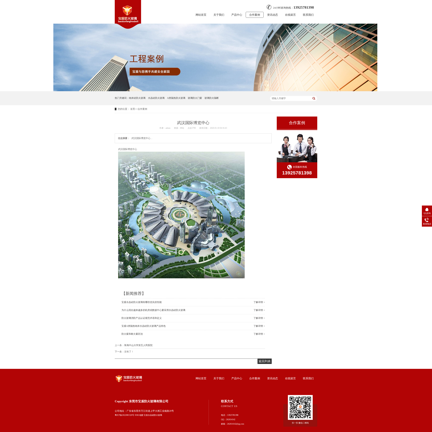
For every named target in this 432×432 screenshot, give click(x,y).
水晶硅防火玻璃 (156, 98)
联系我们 (308, 14)
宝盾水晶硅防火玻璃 (153, 415)
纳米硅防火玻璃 (137, 98)
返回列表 (265, 361)
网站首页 (201, 14)
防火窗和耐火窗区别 (132, 334)
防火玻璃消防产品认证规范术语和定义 (142, 318)
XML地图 (139, 415)
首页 (132, 109)
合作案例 (254, 14)
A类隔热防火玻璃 (176, 98)
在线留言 (290, 14)
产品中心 (236, 14)
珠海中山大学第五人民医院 (138, 345)
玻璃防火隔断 (212, 98)
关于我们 (218, 14)
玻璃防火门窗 (195, 98)
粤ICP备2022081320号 (124, 415)
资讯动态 (272, 14)
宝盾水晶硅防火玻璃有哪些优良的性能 (142, 302)
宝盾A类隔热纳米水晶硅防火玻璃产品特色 (144, 326)
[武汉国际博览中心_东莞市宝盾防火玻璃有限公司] (128, 27)
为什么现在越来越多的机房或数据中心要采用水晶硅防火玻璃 (153, 310)
